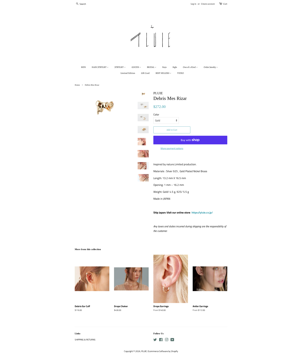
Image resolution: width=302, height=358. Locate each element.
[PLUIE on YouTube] (172, 340)
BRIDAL (151, 67)
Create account (208, 3)
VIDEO (180, 73)
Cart (225, 3)
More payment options (172, 148)
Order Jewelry (210, 67)
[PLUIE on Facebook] (161, 340)
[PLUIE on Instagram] (166, 340)
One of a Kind (189, 67)
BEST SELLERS (163, 73)
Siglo (175, 67)
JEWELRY (119, 67)
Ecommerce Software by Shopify (163, 351)
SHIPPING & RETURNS (85, 339)
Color (156, 114)
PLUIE (144, 351)
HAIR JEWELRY (99, 67)
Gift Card (145, 73)
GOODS (135, 67)
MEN (83, 67)
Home (77, 85)
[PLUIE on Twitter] (155, 340)
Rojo (164, 67)
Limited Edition (127, 73)
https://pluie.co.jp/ (202, 212)
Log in (193, 3)
